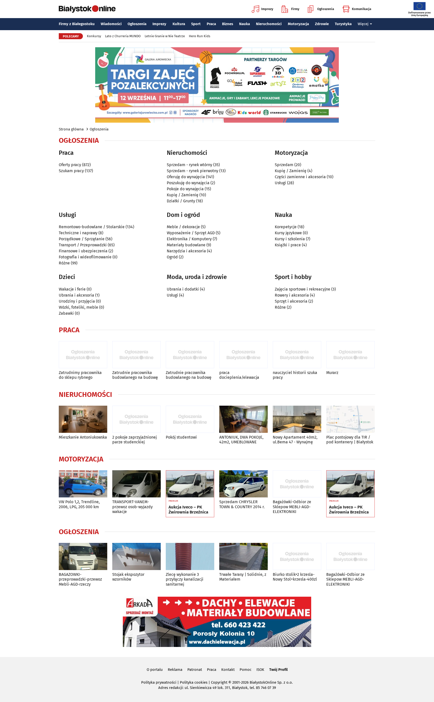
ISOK (260, 669)
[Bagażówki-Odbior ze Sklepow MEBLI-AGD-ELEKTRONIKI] (297, 484)
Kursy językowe (288, 232)
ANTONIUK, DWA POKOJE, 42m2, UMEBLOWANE (241, 439)
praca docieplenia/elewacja (239, 375)
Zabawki (66, 313)
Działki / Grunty (181, 201)
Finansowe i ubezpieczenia (83, 251)
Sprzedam (284, 164)
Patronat (194, 669)
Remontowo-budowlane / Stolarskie (92, 226)
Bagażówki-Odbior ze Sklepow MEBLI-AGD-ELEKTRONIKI (292, 506)
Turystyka (343, 24)
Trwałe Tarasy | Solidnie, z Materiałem (242, 577)
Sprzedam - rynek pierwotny (192, 170)
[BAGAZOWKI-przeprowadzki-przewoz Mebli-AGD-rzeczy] (83, 556)
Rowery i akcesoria (292, 295)
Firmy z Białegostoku (77, 24)
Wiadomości (111, 24)
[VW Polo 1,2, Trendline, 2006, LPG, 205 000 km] (83, 484)
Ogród (172, 257)
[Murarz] (350, 354)
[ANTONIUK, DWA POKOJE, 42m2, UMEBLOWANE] (243, 419)
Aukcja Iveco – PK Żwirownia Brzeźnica (188, 510)
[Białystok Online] (87, 9)
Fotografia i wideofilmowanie (85, 257)
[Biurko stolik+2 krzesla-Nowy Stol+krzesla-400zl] (297, 556)
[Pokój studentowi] (190, 419)
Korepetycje (286, 226)
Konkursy (94, 36)
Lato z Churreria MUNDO (123, 36)
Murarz (332, 372)
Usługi (280, 182)
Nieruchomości (269, 24)
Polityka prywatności (158, 682)
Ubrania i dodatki (183, 289)
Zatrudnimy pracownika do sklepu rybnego (80, 375)
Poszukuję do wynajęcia (188, 182)
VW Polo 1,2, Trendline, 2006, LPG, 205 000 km (79, 504)
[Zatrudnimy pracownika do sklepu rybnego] (83, 354)
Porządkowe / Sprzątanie (81, 239)
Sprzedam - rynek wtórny (189, 164)
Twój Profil (278, 669)
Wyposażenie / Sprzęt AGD (191, 232)
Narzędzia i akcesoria (186, 251)
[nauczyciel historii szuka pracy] (297, 354)
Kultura (179, 24)
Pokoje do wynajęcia (185, 188)
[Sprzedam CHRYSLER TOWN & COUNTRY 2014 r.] (243, 484)
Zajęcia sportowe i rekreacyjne (302, 289)
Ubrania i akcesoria (76, 295)
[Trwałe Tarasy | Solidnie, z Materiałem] (243, 556)
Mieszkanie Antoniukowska (83, 437)
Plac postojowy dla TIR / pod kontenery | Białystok (349, 439)
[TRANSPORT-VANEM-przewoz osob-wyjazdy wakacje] (136, 484)
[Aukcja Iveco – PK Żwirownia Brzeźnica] (190, 484)
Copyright (219, 682)
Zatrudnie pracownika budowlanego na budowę (135, 375)
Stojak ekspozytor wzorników (128, 577)
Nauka (244, 24)
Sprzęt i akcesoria (291, 301)
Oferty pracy (70, 164)
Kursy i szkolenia (290, 239)
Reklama (175, 669)
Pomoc (245, 669)
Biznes (227, 24)
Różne (64, 263)
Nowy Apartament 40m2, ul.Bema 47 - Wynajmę (295, 439)
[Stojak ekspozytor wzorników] (136, 556)
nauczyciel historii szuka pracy (295, 375)
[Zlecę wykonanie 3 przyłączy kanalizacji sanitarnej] (190, 556)
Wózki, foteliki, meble (78, 307)
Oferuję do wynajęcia (186, 176)
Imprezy (267, 9)
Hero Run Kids (199, 36)
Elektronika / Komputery (189, 239)
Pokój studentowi (181, 437)
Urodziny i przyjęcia (77, 301)
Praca (211, 24)
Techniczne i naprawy (78, 232)
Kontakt (228, 669)
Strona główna (71, 129)
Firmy (295, 9)
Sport (196, 24)
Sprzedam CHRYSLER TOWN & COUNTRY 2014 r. (242, 504)
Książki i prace (288, 245)
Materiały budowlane (186, 245)
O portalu (155, 669)
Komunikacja (361, 9)
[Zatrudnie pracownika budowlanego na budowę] (136, 354)
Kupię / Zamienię (182, 195)
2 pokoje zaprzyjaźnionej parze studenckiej (134, 439)
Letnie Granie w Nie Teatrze (165, 36)
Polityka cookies (193, 682)
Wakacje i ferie (72, 289)
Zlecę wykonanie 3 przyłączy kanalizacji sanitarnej (184, 579)
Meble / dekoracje (183, 226)
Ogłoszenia (325, 9)
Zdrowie (322, 24)
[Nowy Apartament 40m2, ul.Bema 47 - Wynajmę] (297, 419)
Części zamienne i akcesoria (300, 176)
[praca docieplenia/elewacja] (243, 354)
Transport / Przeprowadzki (83, 245)
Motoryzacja (298, 24)
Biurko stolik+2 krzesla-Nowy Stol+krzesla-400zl (295, 577)
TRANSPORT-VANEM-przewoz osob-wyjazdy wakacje (132, 506)
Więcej (363, 24)
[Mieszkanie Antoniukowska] (83, 419)
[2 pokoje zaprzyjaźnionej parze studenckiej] (136, 419)
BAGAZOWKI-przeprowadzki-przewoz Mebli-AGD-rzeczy (80, 579)
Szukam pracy (71, 170)
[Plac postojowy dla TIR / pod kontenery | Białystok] (350, 419)
